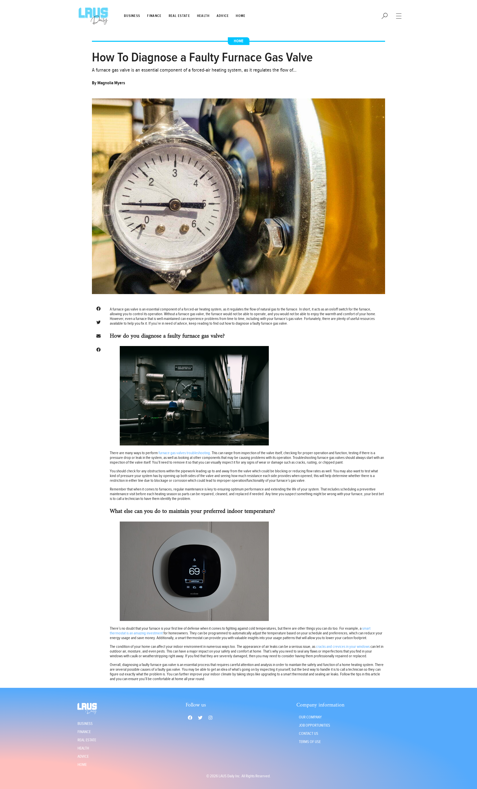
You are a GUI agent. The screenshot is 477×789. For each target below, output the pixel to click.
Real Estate (179, 16)
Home (240, 16)
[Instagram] (210, 717)
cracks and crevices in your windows (343, 646)
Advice (223, 16)
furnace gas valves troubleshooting (184, 453)
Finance (154, 16)
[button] (98, 308)
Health (203, 16)
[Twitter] (200, 717)
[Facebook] (190, 717)
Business (132, 16)
